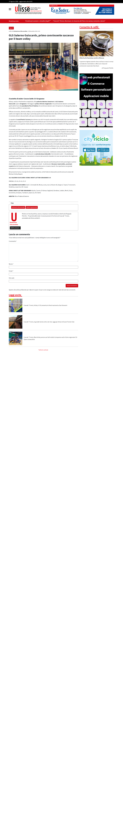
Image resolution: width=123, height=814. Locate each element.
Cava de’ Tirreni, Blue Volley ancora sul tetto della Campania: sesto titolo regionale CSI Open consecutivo (50, 338)
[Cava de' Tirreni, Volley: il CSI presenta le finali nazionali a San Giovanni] (15, 305)
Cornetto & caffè (89, 27)
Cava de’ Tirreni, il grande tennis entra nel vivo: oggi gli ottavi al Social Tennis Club (49, 322)
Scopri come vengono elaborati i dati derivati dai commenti (57, 290)
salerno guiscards (31, 207)
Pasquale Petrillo (108, 68)
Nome (11, 264)
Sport (11, 28)
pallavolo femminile (18, 207)
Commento (13, 241)
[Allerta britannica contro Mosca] (96, 43)
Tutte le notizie (43, 350)
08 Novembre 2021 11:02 (34, 31)
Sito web (11, 278)
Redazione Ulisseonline (21, 31)
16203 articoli (15, 228)
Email (11, 271)
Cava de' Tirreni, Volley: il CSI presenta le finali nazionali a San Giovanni (45, 305)
